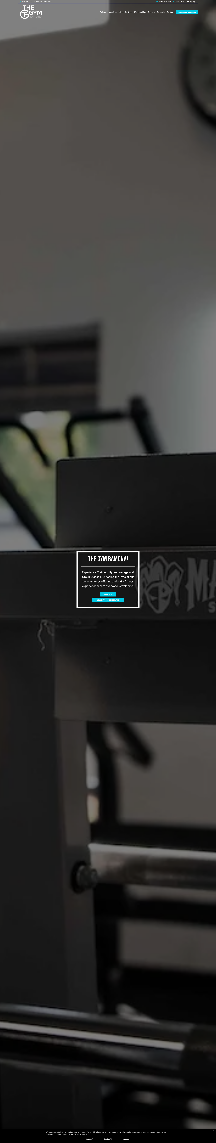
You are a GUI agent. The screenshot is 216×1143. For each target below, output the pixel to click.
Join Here (108, 594)
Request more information (108, 600)
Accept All (90, 1139)
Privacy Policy (74, 1134)
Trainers (151, 12)
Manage (126, 1139)
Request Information (187, 12)
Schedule (161, 12)
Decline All (108, 1139)
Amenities (113, 12)
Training (103, 12)
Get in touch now (164, 1)
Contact (170, 12)
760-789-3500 (179, 1)
